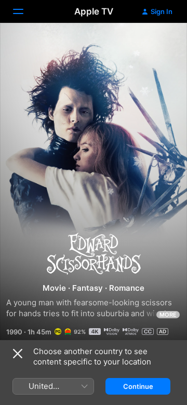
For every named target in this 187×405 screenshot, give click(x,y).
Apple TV (93, 11)
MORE (168, 314)
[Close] (17, 353)
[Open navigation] (24, 11)
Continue (138, 386)
